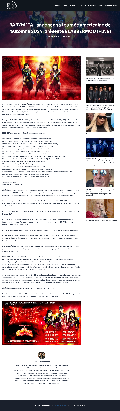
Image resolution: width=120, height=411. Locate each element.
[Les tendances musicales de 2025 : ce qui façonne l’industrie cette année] (102, 66)
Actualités (58, 5)
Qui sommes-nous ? (95, 5)
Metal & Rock (81, 5)
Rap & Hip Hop (69, 5)
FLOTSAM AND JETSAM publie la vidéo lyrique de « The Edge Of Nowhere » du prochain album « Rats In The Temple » (100, 107)
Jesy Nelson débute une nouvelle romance (101, 134)
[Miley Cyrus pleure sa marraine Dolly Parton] (102, 208)
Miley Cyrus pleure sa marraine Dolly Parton (101, 221)
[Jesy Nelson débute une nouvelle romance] (102, 122)
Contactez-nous (111, 5)
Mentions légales (61, 405)
